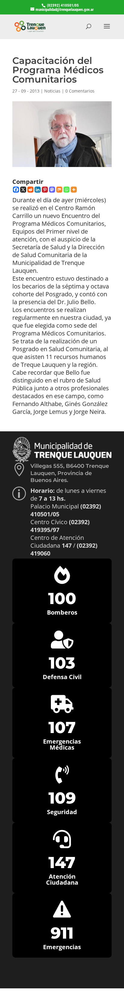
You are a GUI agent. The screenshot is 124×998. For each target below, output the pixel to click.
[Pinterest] (45, 190)
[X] (23, 190)
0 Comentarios (80, 91)
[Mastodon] (52, 190)
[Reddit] (30, 190)
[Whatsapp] (67, 190)
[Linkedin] (38, 190)
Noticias (52, 91)
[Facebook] (16, 190)
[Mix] (59, 190)
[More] (74, 190)
